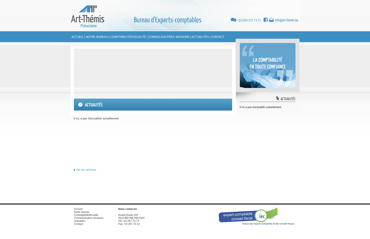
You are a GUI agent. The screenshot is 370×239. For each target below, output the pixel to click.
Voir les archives (85, 169)
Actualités (200, 37)
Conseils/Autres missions (168, 37)
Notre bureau (97, 37)
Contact (217, 37)
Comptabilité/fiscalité (128, 37)
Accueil (78, 37)
